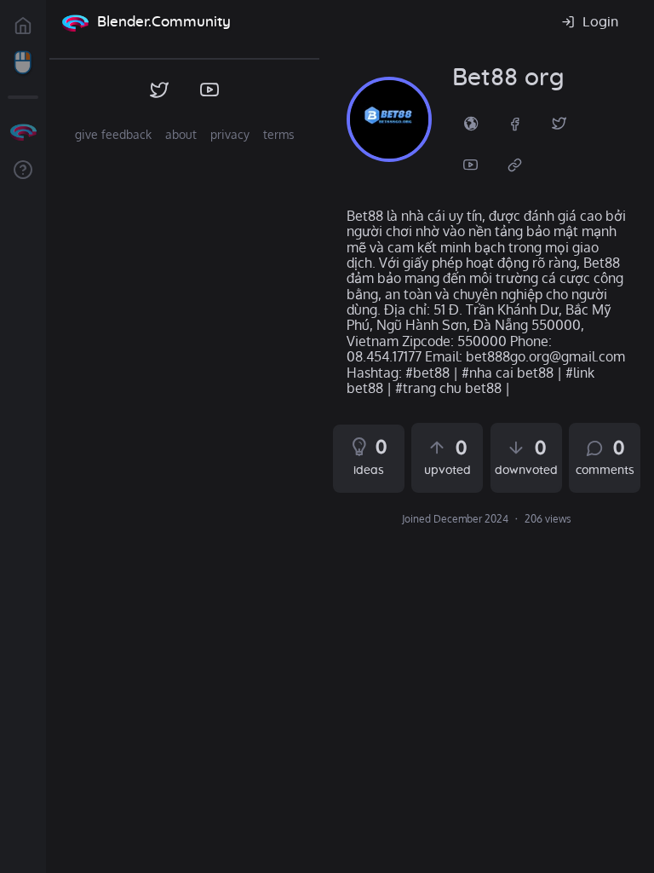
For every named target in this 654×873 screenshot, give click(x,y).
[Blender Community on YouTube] (210, 90)
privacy (230, 134)
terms (279, 134)
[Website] (515, 164)
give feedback (113, 134)
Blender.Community (164, 21)
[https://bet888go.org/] (471, 123)
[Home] (75, 22)
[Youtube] (471, 164)
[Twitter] (559, 123)
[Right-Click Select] (23, 63)
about (181, 134)
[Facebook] (515, 123)
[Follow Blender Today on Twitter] (159, 90)
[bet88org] (389, 119)
